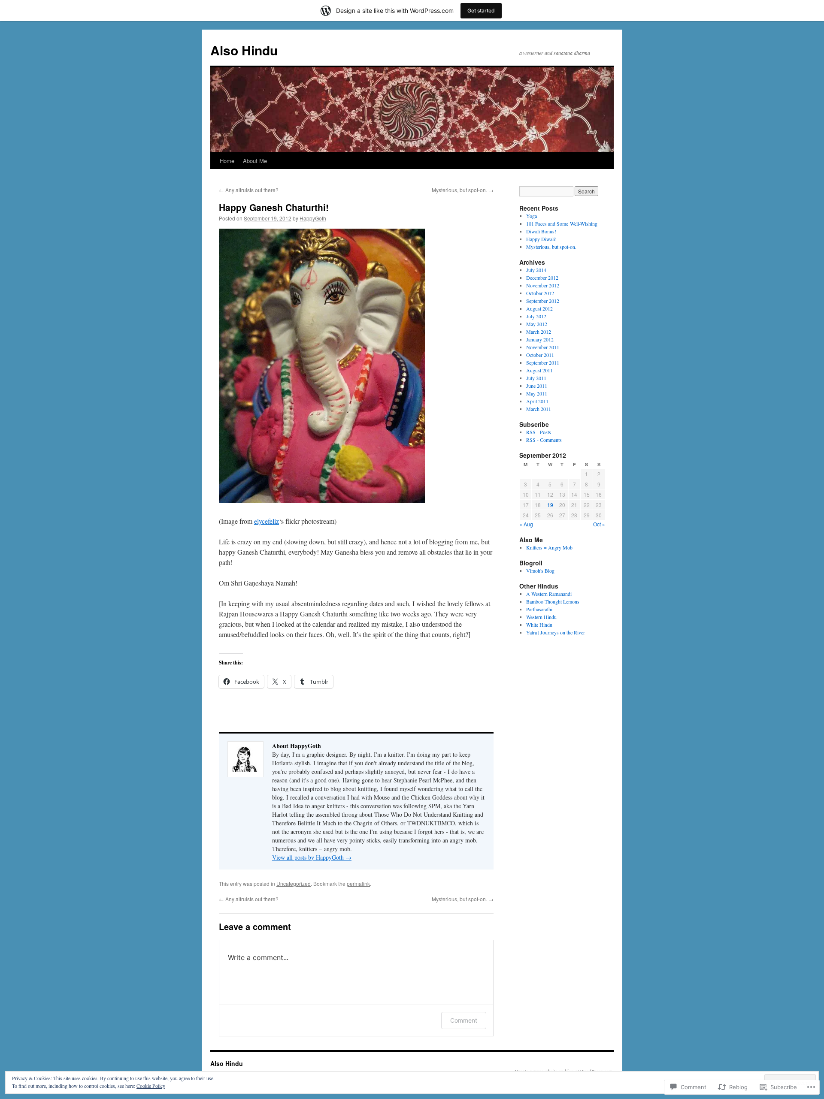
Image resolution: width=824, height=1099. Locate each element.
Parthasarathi (539, 609)
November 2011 (542, 347)
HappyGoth (313, 218)
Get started (481, 10)
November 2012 (542, 285)
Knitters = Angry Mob (549, 547)
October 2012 (540, 293)
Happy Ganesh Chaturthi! (274, 207)
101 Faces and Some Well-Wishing (561, 223)
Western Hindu (541, 616)
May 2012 (536, 323)
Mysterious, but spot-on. (463, 189)
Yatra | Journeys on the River (555, 632)
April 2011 (537, 401)
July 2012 (536, 316)
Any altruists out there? (249, 189)
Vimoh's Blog (540, 570)
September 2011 (542, 362)
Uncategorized (293, 883)
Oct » (599, 524)
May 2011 (536, 393)
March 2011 (538, 408)
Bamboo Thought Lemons (552, 601)
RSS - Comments (544, 439)
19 (550, 504)
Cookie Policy (150, 1085)
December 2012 (542, 277)
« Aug (526, 524)
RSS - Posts (538, 432)
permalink (358, 883)
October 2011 (540, 354)
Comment (463, 1020)
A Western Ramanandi (549, 593)
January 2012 (540, 339)
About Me (255, 161)
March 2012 (538, 331)
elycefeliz (266, 520)
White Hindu (539, 624)
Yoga (531, 215)
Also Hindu (244, 50)
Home (227, 161)
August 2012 (539, 308)
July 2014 (536, 269)
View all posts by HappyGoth (311, 857)
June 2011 (536, 385)
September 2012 (542, 300)
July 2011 (536, 377)
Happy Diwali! (541, 239)
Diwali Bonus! (541, 231)
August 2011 (539, 370)
